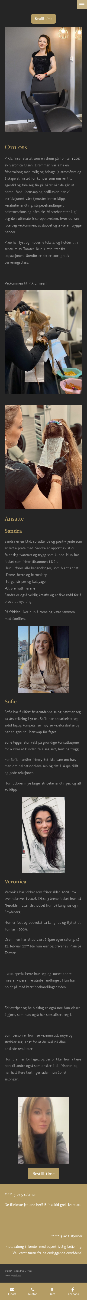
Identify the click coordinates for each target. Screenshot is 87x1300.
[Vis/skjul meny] (82, 4)
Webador (17, 1275)
